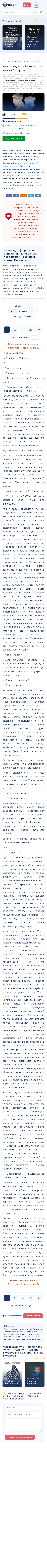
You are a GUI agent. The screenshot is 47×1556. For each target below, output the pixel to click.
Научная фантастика (26, 80)
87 (30, 329)
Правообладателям (13, 1316)
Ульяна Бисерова (14, 121)
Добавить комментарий (20, 1437)
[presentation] (37, 20)
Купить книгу (14, 138)
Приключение (9, 80)
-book (14, 5)
